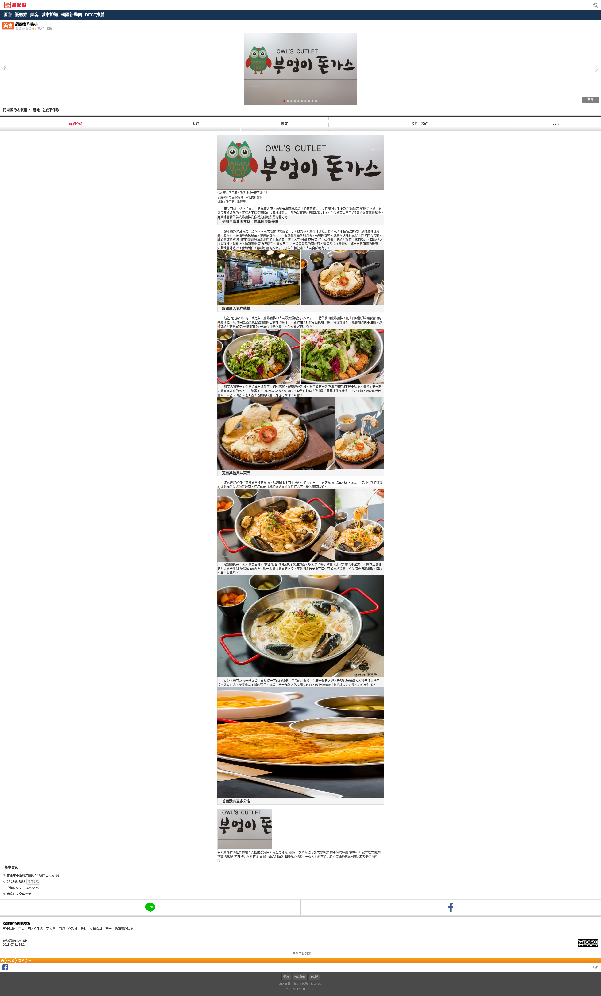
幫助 (296, 984)
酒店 (7, 14)
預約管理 (300, 977)
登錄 (286, 977)
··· (555, 123)
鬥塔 (62, 928)
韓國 (11, 960)
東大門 (50, 928)
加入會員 (284, 984)
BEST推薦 (95, 14)
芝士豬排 (9, 928)
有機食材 (96, 928)
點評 (196, 124)
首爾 (21, 960)
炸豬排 (72, 928)
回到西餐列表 (302, 953)
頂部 (594, 967)
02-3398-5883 (16, 881)
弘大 (21, 928)
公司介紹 (316, 984)
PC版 (314, 977)
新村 (84, 928)
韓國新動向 (71, 14)
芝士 (108, 928)
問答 (284, 124)
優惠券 (21, 14)
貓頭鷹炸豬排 (124, 928)
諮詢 (305, 984)
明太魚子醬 (35, 928)
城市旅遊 (49, 14)
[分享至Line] (150, 907)
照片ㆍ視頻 (419, 124)
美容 (34, 14)
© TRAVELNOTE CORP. (300, 989)
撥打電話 (33, 881)
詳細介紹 (75, 124)
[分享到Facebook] (5, 969)
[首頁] (2, 960)
